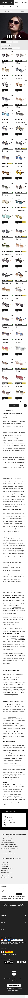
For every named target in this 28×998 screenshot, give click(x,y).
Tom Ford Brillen (5, 861)
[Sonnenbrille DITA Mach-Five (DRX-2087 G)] (7, 187)
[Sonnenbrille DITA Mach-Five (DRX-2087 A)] (21, 128)
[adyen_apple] (17, 940)
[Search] (10, 7)
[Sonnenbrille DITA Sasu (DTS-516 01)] (21, 289)
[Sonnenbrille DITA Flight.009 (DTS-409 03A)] (21, 143)
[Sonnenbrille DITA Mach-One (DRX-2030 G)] (7, 304)
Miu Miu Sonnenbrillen (7, 838)
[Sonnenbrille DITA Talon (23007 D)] (7, 69)
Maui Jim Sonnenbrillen (7, 850)
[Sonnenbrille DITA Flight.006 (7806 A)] (7, 113)
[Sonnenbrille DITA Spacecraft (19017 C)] (7, 201)
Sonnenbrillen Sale (12, 799)
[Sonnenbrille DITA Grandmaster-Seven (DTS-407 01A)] (21, 201)
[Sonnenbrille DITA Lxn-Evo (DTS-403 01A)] (7, 143)
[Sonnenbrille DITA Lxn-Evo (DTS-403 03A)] (21, 319)
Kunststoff (5, 682)
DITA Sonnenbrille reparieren (11, 694)
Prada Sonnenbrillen (6, 837)
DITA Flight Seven (17, 607)
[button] (7, 2)
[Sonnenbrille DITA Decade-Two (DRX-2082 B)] (21, 275)
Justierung (5, 695)
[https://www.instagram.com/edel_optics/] (21, 962)
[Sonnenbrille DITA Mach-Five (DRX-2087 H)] (7, 99)
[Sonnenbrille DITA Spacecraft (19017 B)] (7, 260)
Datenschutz (12, 988)
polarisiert (17, 704)
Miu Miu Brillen (5, 862)
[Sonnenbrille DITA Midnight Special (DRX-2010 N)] (21, 113)
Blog (22, 689)
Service (3, 922)
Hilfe (2, 929)
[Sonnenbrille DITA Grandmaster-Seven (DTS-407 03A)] (7, 275)
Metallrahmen (10, 603)
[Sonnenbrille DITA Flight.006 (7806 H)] (21, 55)
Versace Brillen (5, 870)
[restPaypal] (13, 940)
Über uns (3, 915)
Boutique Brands (21, 769)
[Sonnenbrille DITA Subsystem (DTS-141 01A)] (7, 319)
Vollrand (15, 598)
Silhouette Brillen (5, 875)
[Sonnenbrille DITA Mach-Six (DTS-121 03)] (7, 363)
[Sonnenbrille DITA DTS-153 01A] (21, 377)
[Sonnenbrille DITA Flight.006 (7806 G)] (7, 231)
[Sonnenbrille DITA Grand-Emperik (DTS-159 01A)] (21, 392)
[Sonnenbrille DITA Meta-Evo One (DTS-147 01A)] (7, 128)
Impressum (19, 988)
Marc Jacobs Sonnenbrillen (8, 853)
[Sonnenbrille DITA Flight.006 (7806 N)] (21, 69)
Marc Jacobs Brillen (6, 874)
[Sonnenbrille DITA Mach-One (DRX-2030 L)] (21, 187)
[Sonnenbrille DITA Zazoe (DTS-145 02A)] (21, 231)
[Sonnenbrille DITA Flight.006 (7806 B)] (7, 55)
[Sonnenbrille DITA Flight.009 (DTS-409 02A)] (21, 216)
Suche (11, 672)
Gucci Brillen (4, 866)
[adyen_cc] (2, 940)
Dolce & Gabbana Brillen (7, 868)
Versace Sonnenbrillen (7, 851)
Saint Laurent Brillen (6, 872)
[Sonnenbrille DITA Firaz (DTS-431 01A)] (7, 392)
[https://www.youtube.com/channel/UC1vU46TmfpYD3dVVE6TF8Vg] (24, 962)
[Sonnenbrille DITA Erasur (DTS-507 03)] (21, 363)
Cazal (24, 582)
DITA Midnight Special (17, 608)
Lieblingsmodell (12, 717)
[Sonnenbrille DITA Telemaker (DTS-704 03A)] (21, 348)
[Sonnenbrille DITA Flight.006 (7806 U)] (21, 333)
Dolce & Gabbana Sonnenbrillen (9, 848)
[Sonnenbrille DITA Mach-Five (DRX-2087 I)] (7, 289)
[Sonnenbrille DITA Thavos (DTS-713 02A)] (21, 172)
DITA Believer (13, 655)
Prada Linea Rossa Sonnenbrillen (9, 846)
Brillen (22, 11)
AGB (7, 988)
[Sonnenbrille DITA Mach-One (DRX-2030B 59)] (21, 84)
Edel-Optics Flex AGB (14, 990)
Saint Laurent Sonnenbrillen (8, 844)
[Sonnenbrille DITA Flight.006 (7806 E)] (21, 304)
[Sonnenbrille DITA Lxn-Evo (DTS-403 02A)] (21, 157)
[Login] (17, 7)
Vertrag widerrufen (13, 985)
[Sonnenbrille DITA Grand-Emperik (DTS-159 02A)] (7, 216)
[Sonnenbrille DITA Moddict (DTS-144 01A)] (7, 157)
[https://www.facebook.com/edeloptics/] (18, 962)
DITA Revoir (13, 638)
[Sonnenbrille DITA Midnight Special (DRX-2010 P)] (7, 245)
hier (22, 898)
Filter (4, 42)
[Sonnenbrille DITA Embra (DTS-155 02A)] (7, 348)
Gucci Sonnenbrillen (6, 840)
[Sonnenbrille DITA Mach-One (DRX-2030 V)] (21, 260)
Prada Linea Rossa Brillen (7, 877)
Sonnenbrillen (8, 11)
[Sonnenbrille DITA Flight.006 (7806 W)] (7, 172)
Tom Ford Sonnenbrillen (7, 842)
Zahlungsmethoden (7, 765)
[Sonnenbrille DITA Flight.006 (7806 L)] (21, 99)
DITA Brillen (22, 720)
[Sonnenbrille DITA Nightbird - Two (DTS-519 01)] (7, 377)
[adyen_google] (21, 940)
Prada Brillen (4, 864)
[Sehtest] (3, 7)
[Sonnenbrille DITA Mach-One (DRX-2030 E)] (7, 84)
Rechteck (5, 677)
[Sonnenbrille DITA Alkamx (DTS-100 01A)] (7, 333)
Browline (14, 677)
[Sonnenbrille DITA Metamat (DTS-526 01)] (21, 245)
